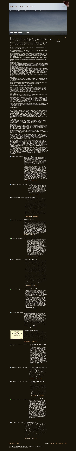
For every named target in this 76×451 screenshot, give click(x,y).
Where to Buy (42, 10)
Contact (36, 10)
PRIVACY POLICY (11, 443)
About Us (12, 10)
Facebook (61, 443)
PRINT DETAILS (34, 180)
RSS (56, 443)
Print (65, 37)
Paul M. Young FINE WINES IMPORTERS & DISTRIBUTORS (22, 7)
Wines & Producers (19, 10)
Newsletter (52, 443)
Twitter (66, 443)
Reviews (26, 10)
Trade (64, 6)
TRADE (18, 443)
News (32, 10)
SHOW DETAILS (26, 180)
